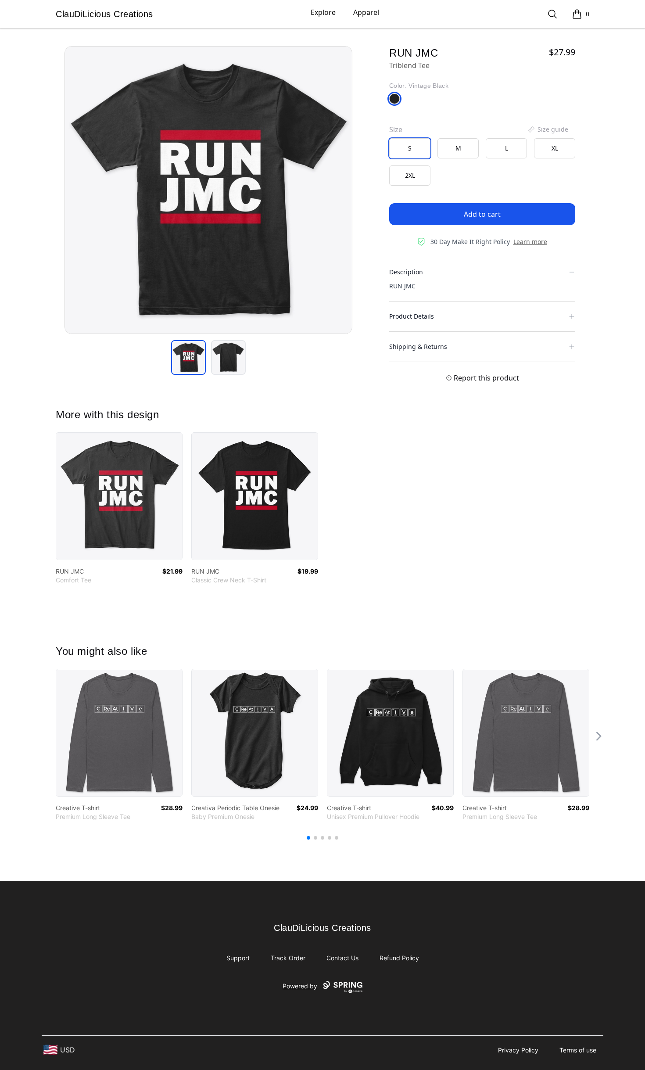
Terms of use (577, 1050)
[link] (119, 496)
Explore (323, 12)
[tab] (188, 357)
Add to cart (482, 214)
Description (406, 272)
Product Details (411, 316)
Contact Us (342, 958)
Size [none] (395, 129)
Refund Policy (399, 958)
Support (238, 958)
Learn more (530, 241)
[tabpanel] (208, 190)
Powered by (300, 986)
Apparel (366, 12)
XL (555, 148)
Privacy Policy (518, 1050)
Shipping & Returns (418, 346)
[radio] (409, 148)
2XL (410, 175)
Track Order (288, 958)
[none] (547, 129)
